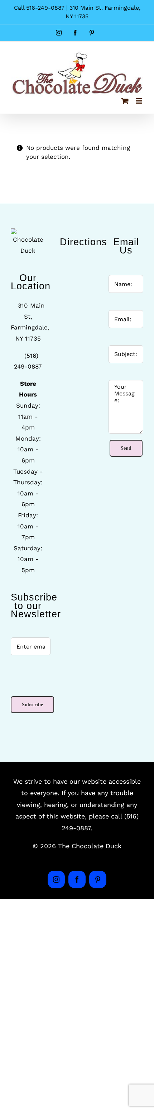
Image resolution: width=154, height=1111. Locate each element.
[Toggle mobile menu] (139, 101)
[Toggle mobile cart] (125, 101)
